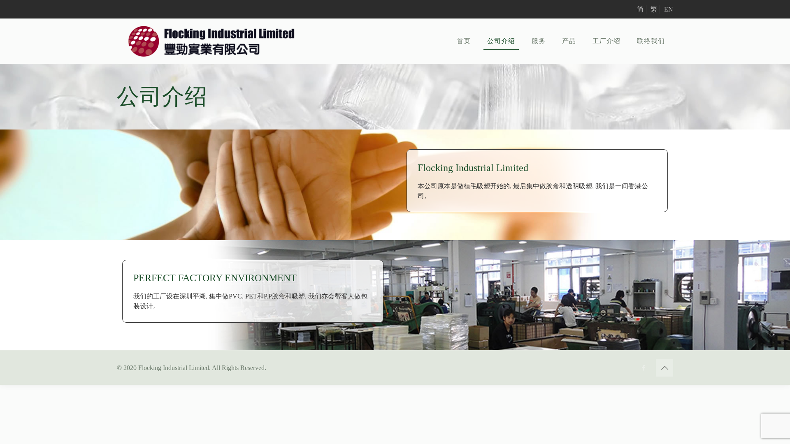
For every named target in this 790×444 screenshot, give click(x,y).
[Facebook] (643, 368)
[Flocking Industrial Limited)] (211, 41)
